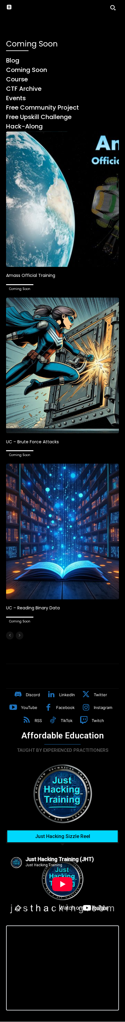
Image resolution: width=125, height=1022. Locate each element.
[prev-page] (10, 635)
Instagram (103, 707)
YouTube (29, 707)
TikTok (67, 720)
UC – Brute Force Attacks (32, 442)
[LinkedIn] (51, 695)
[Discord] (18, 695)
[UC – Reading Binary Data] (62, 531)
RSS (38, 720)
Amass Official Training (30, 275)
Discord (33, 694)
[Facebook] (48, 708)
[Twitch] (84, 721)
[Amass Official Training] (62, 199)
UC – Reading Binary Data (33, 608)
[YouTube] (13, 708)
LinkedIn (67, 694)
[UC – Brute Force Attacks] (62, 365)
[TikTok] (53, 721)
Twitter (100, 694)
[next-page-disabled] (19, 635)
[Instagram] (86, 708)
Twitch (98, 720)
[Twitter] (86, 695)
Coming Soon (19, 289)
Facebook (65, 707)
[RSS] (26, 721)
